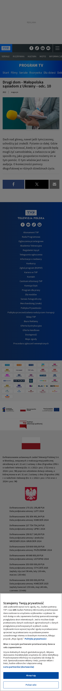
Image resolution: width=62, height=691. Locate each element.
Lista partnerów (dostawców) (18, 667)
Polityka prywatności (35, 638)
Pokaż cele (31, 684)
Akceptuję (31, 675)
